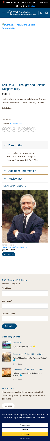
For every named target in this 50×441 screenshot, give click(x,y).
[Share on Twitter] (14, 129)
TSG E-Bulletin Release (23, 347)
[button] (3, 13)
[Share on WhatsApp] (4, 129)
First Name (7, 288)
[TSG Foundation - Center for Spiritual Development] (21, 12)
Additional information (22, 170)
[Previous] (2, 232)
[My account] (41, 13)
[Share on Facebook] (9, 129)
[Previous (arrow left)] (4, 220)
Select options (9, 254)
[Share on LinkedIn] (28, 129)
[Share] (35, 3)
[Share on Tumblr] (33, 129)
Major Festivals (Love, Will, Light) (15, 247)
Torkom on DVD (16, 123)
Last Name (7, 301)
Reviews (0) (15, 178)
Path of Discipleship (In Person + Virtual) (30, 358)
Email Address (8, 313)
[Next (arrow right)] (45, 220)
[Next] (47, 232)
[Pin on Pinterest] (23, 129)
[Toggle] (5, 145)
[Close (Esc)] (41, 3)
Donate (8, 406)
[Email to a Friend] (19, 129)
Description (15, 145)
